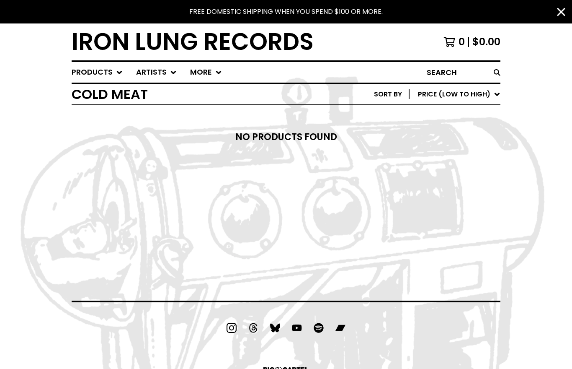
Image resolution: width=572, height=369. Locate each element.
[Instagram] (231, 328)
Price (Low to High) (442, 210)
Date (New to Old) (439, 183)
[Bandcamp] (340, 328)
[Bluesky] (275, 328)
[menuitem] (97, 72)
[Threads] (253, 328)
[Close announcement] (561, 11)
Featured (422, 116)
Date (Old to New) (439, 196)
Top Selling (426, 143)
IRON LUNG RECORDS (193, 42)
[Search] (497, 72)
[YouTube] (297, 328)
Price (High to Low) (442, 223)
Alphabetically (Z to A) (449, 169)
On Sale (419, 129)
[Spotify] (318, 328)
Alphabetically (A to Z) (449, 156)
